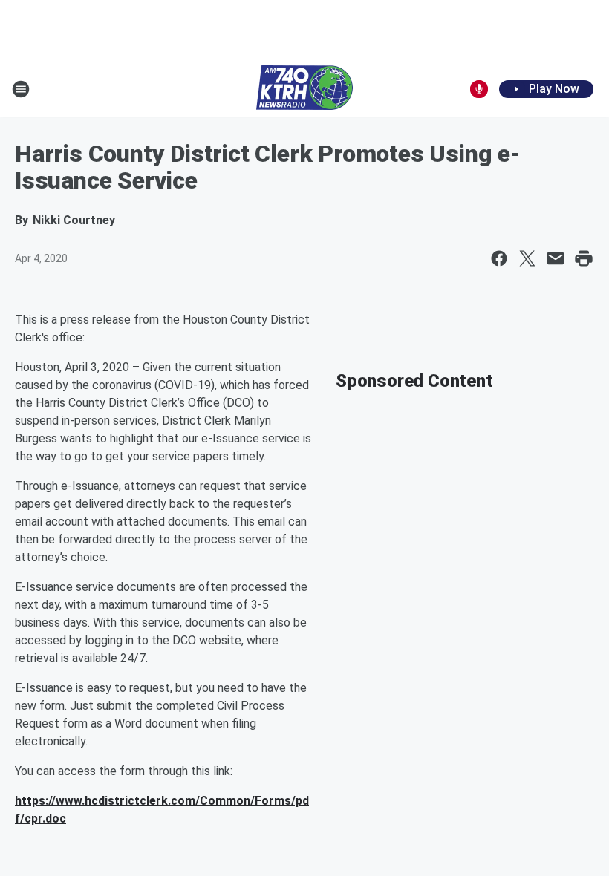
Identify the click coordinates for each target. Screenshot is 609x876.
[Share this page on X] (527, 258)
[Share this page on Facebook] (499, 258)
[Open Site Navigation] (21, 89)
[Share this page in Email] (555, 258)
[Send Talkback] (479, 89)
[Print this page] (583, 258)
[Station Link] (304, 89)
